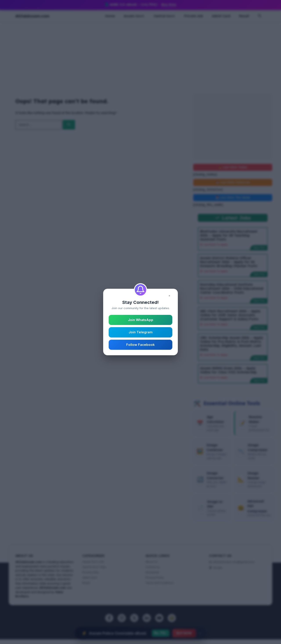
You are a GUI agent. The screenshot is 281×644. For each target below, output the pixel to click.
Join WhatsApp (140, 320)
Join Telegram (141, 332)
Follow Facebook (140, 345)
